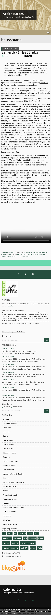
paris (18, 254)
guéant (14, 256)
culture (40, 538)
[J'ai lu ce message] (49, 609)
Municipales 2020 (9, 486)
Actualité (6, 419)
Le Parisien (5, 85)
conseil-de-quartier (28, 543)
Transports (7, 516)
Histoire (5, 478)
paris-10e (22, 533)
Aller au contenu (7, 2)
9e (15, 533)
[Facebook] (18, 274)
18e (3, 533)
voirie (10, 533)
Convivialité (7, 432)
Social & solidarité (9, 512)
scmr (37, 533)
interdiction (32, 254)
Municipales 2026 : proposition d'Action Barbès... (23, 382)
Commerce (7, 428)
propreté (32, 538)
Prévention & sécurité (10, 495)
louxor (30, 533)
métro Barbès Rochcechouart (13, 482)
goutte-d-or (6, 538)
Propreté (6, 503)
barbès (32, 548)
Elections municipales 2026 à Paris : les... (20, 351)
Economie (6, 457)
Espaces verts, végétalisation (13, 474)
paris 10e (15, 543)
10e (25, 538)
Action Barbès (13, 14)
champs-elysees (6, 256)
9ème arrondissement (10, 548)
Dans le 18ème (8, 449)
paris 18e (5, 543)
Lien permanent (8, 252)
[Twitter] (25, 274)
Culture (5, 436)
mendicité (24, 254)
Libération (44, 83)
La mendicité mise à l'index (20, 52)
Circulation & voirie (9, 423)
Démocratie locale (9, 453)
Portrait (5, 491)
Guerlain (24, 121)
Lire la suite (9, 306)
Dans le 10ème (8, 444)
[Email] (33, 274)
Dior (15, 121)
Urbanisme (7, 520)
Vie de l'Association (10, 524)
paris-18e (24, 548)
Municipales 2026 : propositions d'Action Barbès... (24, 359)
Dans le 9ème (8, 440)
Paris (40, 548)
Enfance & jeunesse (9, 465)
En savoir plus (14, 613)
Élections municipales (10, 461)
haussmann (41, 254)
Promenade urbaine (10, 499)
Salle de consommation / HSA (13, 507)
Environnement (8, 470)
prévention (18, 538)
